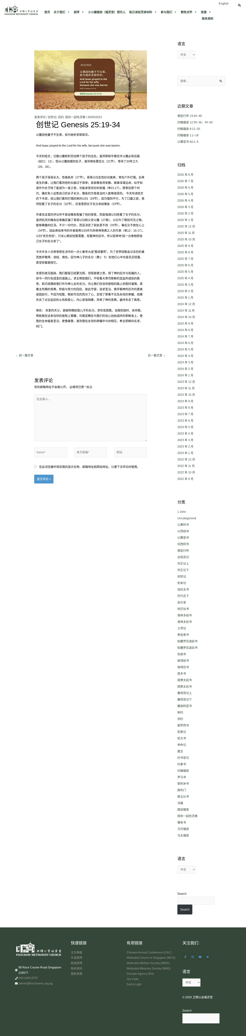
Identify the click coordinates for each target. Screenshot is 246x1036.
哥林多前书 (184, 615)
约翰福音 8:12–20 (188, 128)
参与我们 (166, 12)
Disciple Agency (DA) (140, 973)
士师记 (181, 628)
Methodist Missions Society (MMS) (149, 968)
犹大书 (181, 738)
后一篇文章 (157, 355)
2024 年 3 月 (185, 362)
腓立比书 (183, 796)
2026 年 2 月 (185, 213)
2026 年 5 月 (185, 194)
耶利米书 (183, 783)
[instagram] (193, 957)
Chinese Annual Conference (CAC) (149, 952)
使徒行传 (183, 550)
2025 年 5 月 (185, 271)
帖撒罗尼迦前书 (187, 641)
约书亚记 (183, 757)
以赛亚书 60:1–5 (187, 141)
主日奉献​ (76, 952)
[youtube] (200, 957)
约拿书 (181, 764)
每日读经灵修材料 (140, 12)
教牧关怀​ (186, 12)
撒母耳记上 (184, 693)
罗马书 (181, 777)
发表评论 (40, 117)
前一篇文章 (24, 355)
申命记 (181, 744)
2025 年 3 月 (185, 284)
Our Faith (132, 979)
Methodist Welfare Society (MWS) (148, 963)
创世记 (52, 117)
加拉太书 (183, 589)
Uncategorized (186, 518)
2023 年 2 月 (185, 446)
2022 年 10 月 (186, 472)
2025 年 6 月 (185, 265)
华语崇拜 (76, 957)
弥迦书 (181, 654)
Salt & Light (134, 984)
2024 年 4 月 (185, 355)
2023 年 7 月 (185, 414)
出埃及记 (183, 557)
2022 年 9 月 (185, 478)
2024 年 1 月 (185, 375)
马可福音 (183, 828)
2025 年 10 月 (186, 239)
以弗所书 (183, 524)
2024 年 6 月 (185, 342)
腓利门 (181, 790)
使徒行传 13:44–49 (189, 115)
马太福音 (183, 835)
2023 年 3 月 (185, 440)
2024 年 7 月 (185, 336)
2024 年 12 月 (186, 304)
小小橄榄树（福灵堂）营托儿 (107, 12)
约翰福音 (183, 770)
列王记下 (183, 570)
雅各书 (181, 822)
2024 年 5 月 (185, 349)
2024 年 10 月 (186, 317)
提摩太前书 (184, 680)
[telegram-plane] (207, 957)
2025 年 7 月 (185, 258)
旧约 (61, 117)
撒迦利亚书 (184, 706)
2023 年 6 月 (185, 420)
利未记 (181, 583)
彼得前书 (183, 660)
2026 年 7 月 (185, 181)
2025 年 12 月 (186, 226)
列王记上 (183, 563)
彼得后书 (183, 667)
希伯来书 (183, 634)
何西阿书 (183, 544)
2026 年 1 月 (185, 220)
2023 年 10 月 (186, 394)
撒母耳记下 (184, 699)
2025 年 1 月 (185, 297)
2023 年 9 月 (185, 401)
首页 (47, 12)
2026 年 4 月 (185, 200)
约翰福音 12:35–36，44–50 (195, 122)
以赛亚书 (183, 537)
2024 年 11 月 (186, 310)
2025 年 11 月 (186, 232)
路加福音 (183, 809)
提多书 (181, 673)
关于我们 (59, 12)
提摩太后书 (184, 686)
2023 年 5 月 (185, 427)
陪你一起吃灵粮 (75, 117)
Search (182, 893)
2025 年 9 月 (185, 245)
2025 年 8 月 (185, 252)
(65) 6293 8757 (28, 978)
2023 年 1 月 (185, 453)
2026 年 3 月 (185, 207)
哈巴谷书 (183, 608)
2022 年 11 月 (186, 465)
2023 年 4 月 (185, 433)
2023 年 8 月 (185, 407)
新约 (180, 712)
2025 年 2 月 (185, 291)
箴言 (180, 751)
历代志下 (183, 595)
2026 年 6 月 (185, 187)
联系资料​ (207, 18)
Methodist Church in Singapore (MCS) (151, 957)
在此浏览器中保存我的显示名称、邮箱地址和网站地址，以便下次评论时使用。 (89, 466)
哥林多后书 (184, 621)
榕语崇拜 (76, 963)
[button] (62, 12)
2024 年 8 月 (185, 330)
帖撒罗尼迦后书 (187, 647)
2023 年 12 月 (186, 381)
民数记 (181, 731)
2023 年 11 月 (186, 388)
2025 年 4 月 (185, 278)
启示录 (181, 602)
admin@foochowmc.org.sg (36, 983)
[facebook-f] (185, 957)
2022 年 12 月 (186, 459)
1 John (181, 511)
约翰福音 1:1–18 (187, 135)
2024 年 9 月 (185, 323)
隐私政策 (76, 973)
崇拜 (76, 12)
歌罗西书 (183, 725)
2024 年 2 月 (185, 368)
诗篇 (180, 803)
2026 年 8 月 (185, 174)
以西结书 (183, 531)
